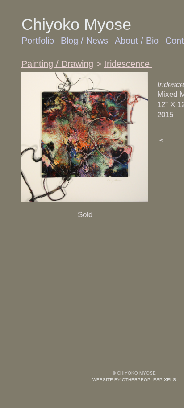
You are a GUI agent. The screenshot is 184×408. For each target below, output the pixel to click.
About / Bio (137, 40)
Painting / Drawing (57, 64)
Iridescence (128, 64)
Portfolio (37, 40)
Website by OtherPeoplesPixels (134, 379)
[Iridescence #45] (84, 137)
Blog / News (84, 40)
